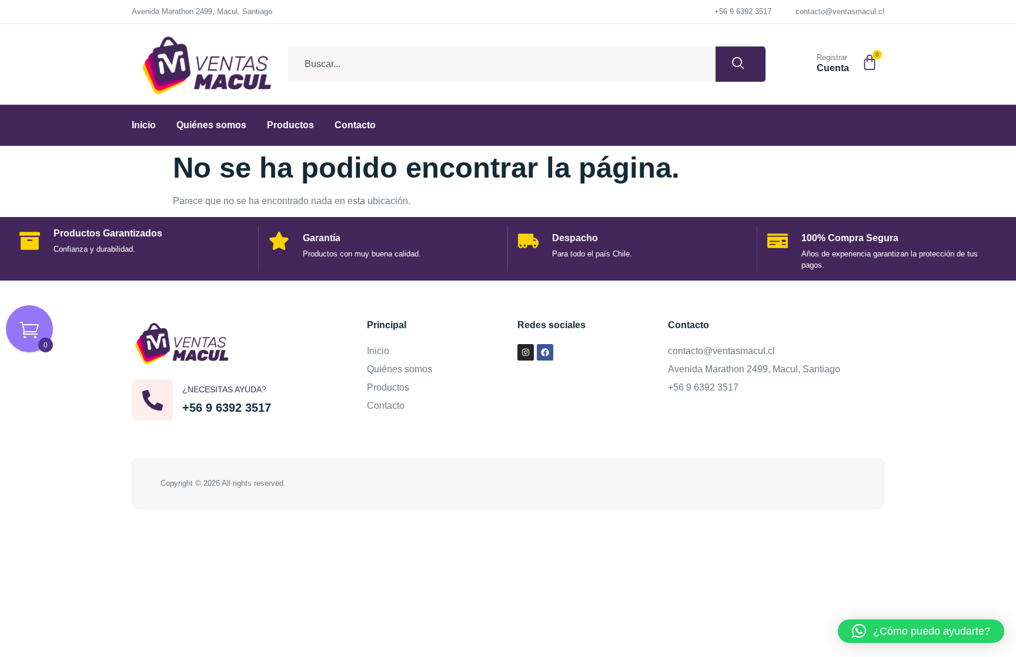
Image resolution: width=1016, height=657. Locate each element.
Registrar (832, 57)
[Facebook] (545, 352)
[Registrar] (802, 62)
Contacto (355, 125)
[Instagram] (525, 352)
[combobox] (502, 64)
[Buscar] (741, 64)
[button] (921, 631)
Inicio (144, 125)
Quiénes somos (211, 125)
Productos (290, 125)
